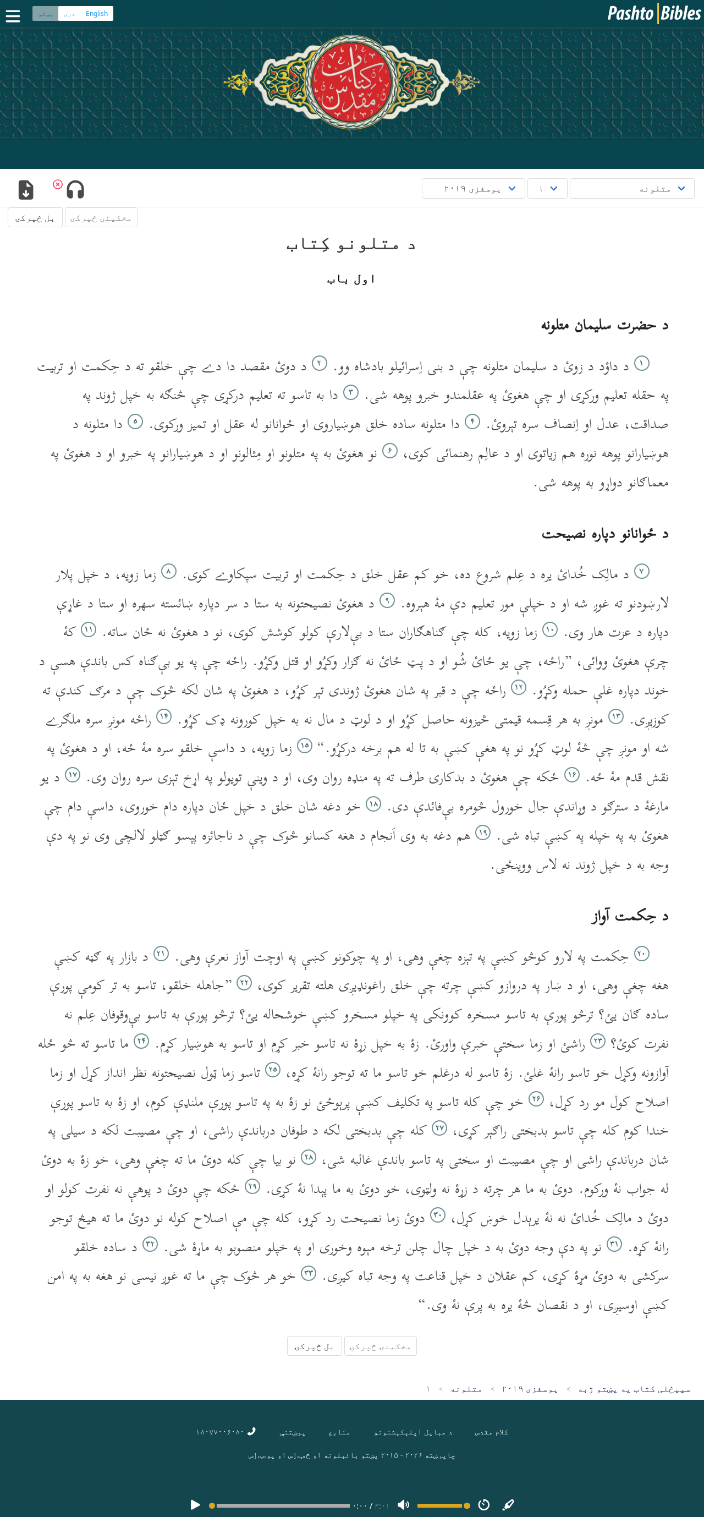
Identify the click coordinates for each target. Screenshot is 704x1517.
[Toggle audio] (75, 191)
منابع (339, 1431)
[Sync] (508, 1506)
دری (69, 13)
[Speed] (484, 1506)
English (97, 13)
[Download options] (25, 191)
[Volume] (403, 1506)
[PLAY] (195, 1506)
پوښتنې (292, 1431)
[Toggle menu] (15, 16)
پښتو (45, 13)
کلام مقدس (491, 1431)
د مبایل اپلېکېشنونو (413, 1431)
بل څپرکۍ (35, 217)
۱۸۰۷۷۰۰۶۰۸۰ (221, 1431)
